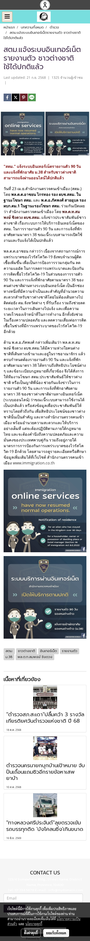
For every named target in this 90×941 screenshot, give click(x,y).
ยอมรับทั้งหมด (56, 933)
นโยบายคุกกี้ (33, 924)
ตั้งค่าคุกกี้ (31, 933)
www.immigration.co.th (34, 463)
